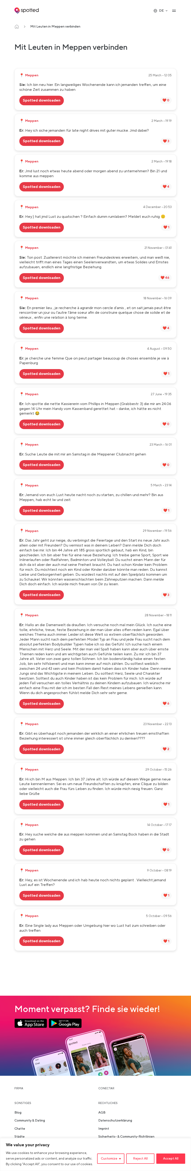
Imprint (103, 1129)
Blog (17, 1113)
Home (16, 26)
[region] (95, 1154)
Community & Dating (29, 1121)
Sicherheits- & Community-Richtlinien (126, 1137)
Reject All (140, 1159)
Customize (109, 1159)
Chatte (19, 1129)
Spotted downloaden (41, 100)
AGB (102, 1113)
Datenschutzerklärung (115, 1121)
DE (161, 11)
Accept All (170, 1159)
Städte (19, 1137)
